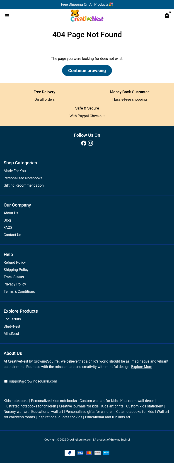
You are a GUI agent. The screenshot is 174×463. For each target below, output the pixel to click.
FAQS (8, 227)
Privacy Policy (15, 284)
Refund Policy (15, 262)
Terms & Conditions (19, 291)
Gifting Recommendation (24, 185)
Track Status (14, 277)
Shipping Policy (16, 270)
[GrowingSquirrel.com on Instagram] (90, 143)
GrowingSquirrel (120, 439)
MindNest (11, 333)
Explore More (141, 367)
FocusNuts (12, 319)
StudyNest (12, 326)
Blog (7, 220)
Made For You (15, 171)
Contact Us (12, 235)
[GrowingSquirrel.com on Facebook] (83, 143)
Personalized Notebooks (23, 178)
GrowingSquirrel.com (79, 439)
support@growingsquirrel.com (30, 381)
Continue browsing (87, 70)
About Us (11, 213)
